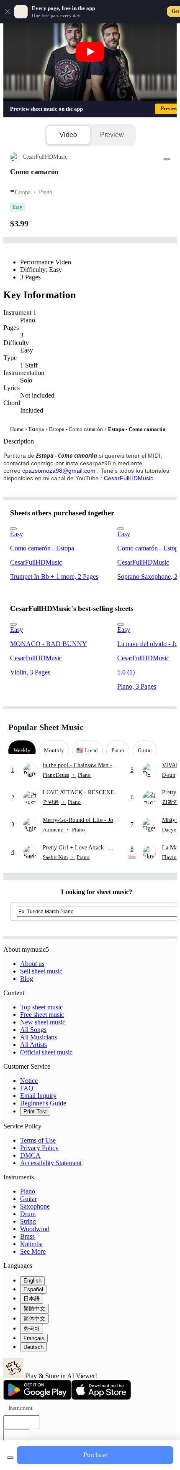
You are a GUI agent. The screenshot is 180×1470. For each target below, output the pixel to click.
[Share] (166, 159)
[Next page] (164, 727)
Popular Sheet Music (45, 727)
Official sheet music (46, 1052)
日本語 (31, 1298)
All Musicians (38, 1037)
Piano (27, 1191)
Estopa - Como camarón (76, 429)
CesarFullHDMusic (128, 478)
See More (33, 1251)
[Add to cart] (10, 1457)
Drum (28, 1213)
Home (16, 429)
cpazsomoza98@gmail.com (58, 470)
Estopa (36, 429)
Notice (29, 1080)
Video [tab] (68, 134)
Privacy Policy (39, 1147)
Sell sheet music (41, 971)
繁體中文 (34, 1308)
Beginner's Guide (43, 1103)
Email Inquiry (38, 1095)
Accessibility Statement (51, 1162)
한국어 (31, 1329)
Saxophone (35, 1206)
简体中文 (34, 1318)
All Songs (33, 1029)
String (28, 1221)
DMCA (30, 1155)
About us (32, 963)
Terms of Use (38, 1140)
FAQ (26, 1088)
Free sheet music (42, 1014)
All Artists (33, 1044)
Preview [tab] (112, 134)
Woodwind (34, 1228)
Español (33, 1289)
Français (33, 1338)
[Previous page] (149, 727)
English (32, 1280)
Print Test (35, 1111)
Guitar (28, 1198)
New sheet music (42, 1022)
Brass (27, 1236)
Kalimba (31, 1243)
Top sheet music (41, 1007)
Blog (26, 978)
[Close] (8, 12)
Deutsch (33, 1347)
